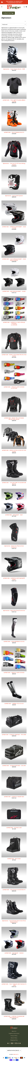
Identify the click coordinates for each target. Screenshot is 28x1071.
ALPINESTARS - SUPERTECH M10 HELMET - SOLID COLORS (14, 227)
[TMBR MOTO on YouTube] (20, 1043)
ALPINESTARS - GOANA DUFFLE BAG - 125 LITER (14, 765)
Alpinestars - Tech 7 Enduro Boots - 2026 (14, 69)
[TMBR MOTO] (14, 7)
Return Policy (14, 1038)
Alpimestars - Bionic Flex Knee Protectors (14, 610)
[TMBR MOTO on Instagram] (12, 1043)
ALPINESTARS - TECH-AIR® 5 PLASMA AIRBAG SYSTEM (14, 100)
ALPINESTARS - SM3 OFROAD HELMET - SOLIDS (14, 291)
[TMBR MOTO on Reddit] (16, 1043)
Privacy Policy (14, 1035)
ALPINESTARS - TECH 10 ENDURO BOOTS (14, 132)
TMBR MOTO (15, 1054)
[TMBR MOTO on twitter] (18, 1043)
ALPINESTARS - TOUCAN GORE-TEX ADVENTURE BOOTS (14, 483)
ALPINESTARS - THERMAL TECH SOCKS (14, 703)
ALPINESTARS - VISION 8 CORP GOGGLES (14, 387)
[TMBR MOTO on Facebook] (10, 1043)
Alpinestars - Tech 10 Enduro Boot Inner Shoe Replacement (14, 921)
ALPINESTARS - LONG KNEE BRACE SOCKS (14, 641)
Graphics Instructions (14, 1033)
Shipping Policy (14, 1040)
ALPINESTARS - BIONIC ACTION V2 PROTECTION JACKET (14, 451)
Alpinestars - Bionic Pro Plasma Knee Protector (14, 546)
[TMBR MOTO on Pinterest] (14, 1043)
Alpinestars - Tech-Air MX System (14, 195)
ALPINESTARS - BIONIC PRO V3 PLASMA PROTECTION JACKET (14, 418)
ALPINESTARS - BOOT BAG (14, 858)
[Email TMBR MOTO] (8, 1043)
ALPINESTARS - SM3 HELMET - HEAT (14, 515)
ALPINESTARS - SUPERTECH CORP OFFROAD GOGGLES (14, 323)
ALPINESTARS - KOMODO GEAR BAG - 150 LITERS (14, 734)
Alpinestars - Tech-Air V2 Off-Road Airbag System (14, 164)
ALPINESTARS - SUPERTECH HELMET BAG (14, 796)
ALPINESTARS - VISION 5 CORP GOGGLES (14, 672)
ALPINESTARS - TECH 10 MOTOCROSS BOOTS (14, 889)
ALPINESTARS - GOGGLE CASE (14, 827)
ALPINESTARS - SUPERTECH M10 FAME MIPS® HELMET (14, 578)
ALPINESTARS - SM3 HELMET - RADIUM (14, 953)
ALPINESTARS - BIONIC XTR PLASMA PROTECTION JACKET (14, 355)
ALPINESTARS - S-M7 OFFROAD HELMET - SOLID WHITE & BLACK (14, 259)
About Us (14, 1031)
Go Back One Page (8, 13)
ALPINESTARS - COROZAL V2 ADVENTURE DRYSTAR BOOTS (14, 1017)
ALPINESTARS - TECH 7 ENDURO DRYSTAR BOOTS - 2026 (14, 984)
